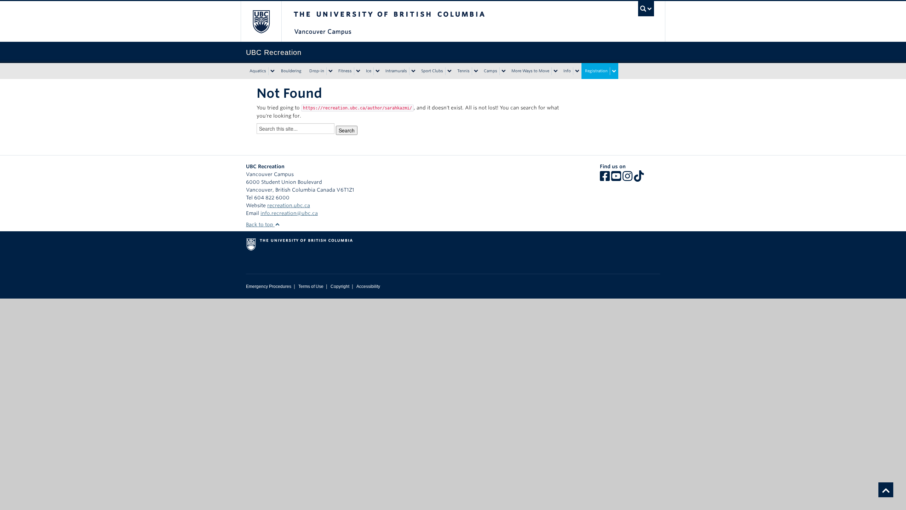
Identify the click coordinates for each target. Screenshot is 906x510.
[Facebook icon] (605, 178)
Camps (490, 70)
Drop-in (316, 70)
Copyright (340, 286)
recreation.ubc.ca (288, 205)
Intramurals (396, 70)
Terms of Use (310, 286)
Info (567, 70)
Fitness (345, 70)
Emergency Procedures (268, 286)
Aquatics (258, 70)
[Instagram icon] (627, 178)
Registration (596, 70)
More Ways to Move (530, 70)
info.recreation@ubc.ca (289, 213)
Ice (368, 70)
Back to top (260, 224)
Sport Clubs (432, 70)
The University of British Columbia (261, 21)
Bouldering (291, 70)
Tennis (463, 70)
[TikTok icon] (639, 178)
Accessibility (368, 286)
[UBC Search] (646, 8)
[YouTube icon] (616, 178)
